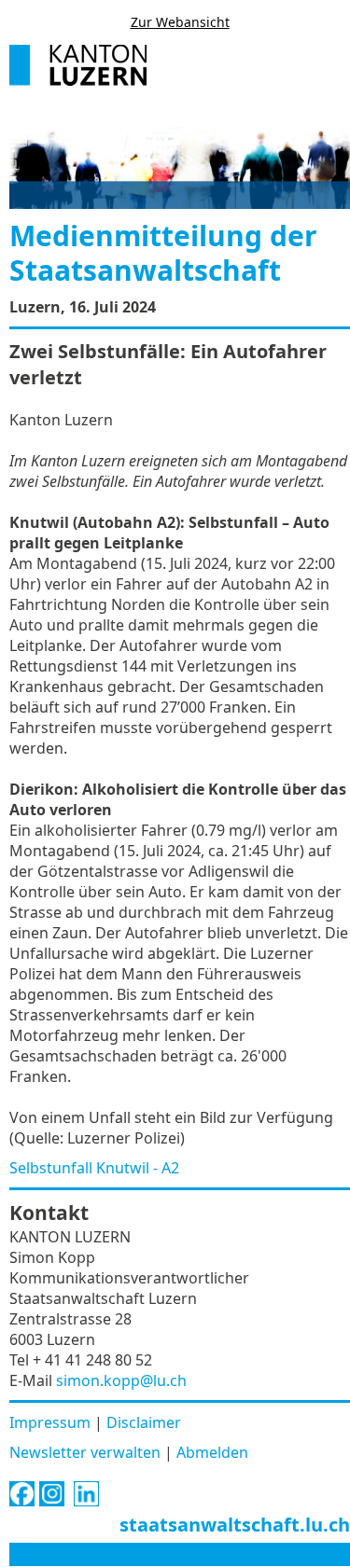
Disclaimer (143, 1422)
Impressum (50, 1422)
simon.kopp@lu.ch (121, 1380)
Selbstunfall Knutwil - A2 (94, 1168)
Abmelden (212, 1452)
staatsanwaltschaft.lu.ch (234, 1524)
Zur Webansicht (180, 22)
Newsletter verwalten (85, 1452)
